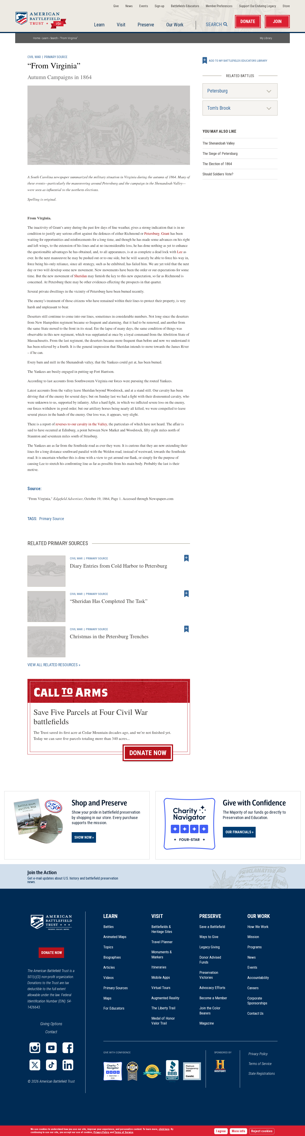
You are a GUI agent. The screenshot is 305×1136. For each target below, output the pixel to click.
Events (143, 6)
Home (46, 18)
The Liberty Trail (166, 1008)
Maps (107, 998)
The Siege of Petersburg (220, 153)
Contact (51, 1031)
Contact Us (255, 1013)
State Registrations (262, 1073)
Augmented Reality (165, 998)
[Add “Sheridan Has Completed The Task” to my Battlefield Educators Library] (186, 593)
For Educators (113, 1008)
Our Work (174, 24)
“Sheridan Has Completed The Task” (108, 601)
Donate (247, 21)
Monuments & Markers (161, 954)
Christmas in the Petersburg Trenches (109, 636)
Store (286, 6)
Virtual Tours (160, 987)
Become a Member (213, 998)
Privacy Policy (258, 1054)
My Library (266, 38)
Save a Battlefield (212, 926)
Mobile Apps (160, 977)
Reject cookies (261, 1131)
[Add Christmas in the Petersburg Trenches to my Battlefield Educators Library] (186, 629)
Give (116, 6)
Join (277, 21)
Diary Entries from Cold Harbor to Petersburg (118, 565)
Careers (253, 988)
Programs (254, 947)
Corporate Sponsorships (257, 1000)
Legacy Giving (214, 947)
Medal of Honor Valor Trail (165, 1021)
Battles (108, 926)
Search (214, 24)
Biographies (112, 957)
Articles (109, 967)
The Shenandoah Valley (219, 143)
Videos (108, 977)
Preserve (146, 24)
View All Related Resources (52, 664)
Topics (108, 947)
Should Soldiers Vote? (218, 174)
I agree (221, 1131)
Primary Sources (115, 988)
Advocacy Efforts (212, 987)
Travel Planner (162, 942)
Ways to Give (208, 936)
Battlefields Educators (185, 6)
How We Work (257, 926)
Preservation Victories (208, 975)
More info (238, 1131)
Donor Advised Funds (210, 959)
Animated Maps (114, 936)
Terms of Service (260, 1064)
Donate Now (147, 753)
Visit (121, 24)
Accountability (258, 977)
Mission (253, 936)
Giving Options (51, 1023)
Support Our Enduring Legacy (257, 6)
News (129, 6)
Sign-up (159, 6)
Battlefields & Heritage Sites (161, 929)
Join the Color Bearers (209, 1010)
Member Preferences (219, 6)
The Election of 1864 (217, 164)
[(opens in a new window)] (34, 1047)
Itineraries (158, 967)
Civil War (34, 57)
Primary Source (55, 57)
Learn (99, 24)
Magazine (206, 1023)
